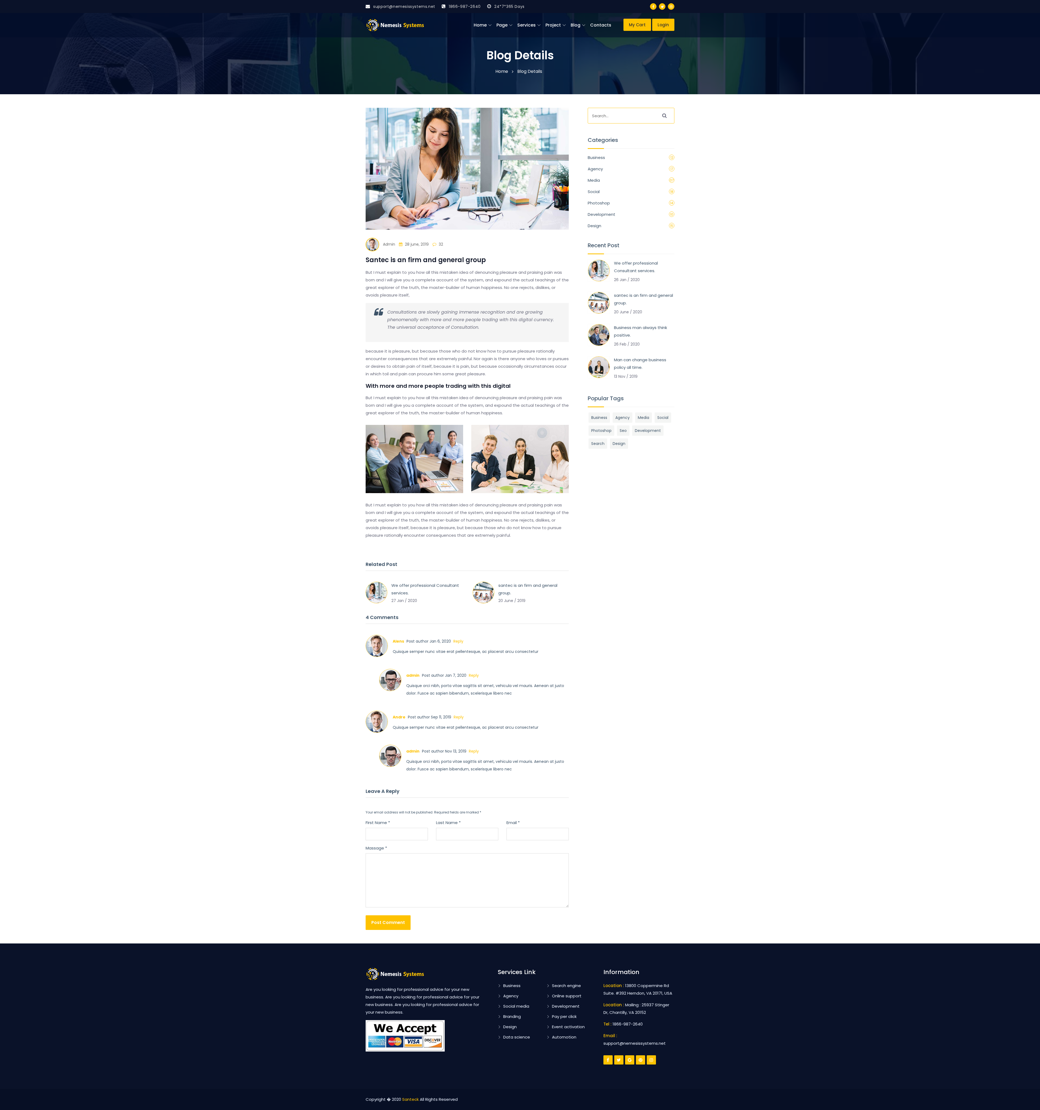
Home (480, 25)
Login (663, 25)
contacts (600, 25)
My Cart (637, 25)
